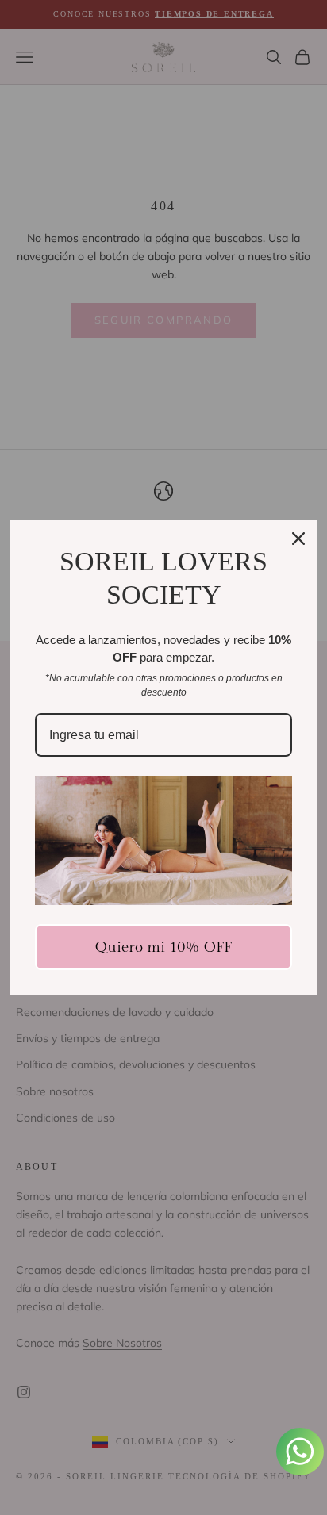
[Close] (298, 539)
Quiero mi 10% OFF (163, 947)
